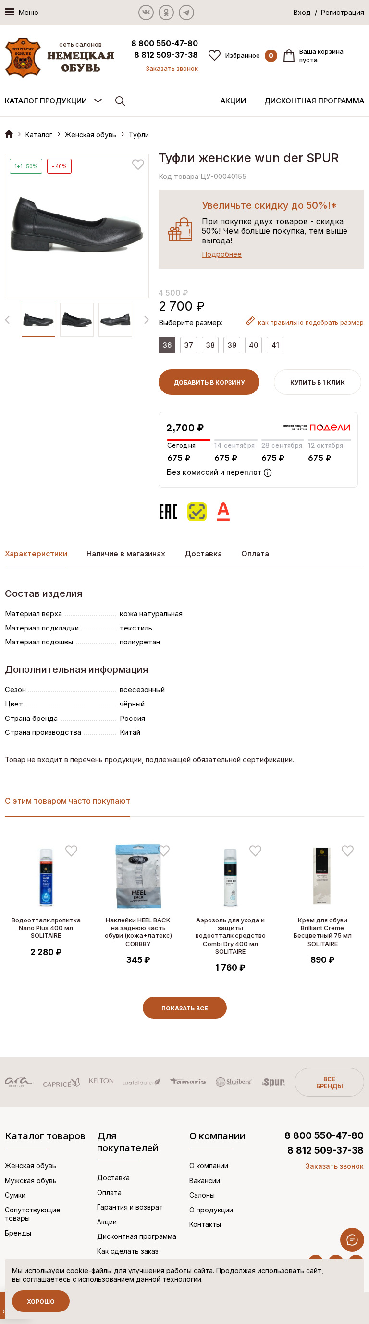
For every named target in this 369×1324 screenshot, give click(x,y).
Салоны (202, 1195)
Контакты (205, 1224)
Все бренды (329, 1082)
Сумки (15, 1195)
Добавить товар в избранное (71, 851)
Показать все (184, 1008)
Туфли (139, 134)
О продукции (211, 1210)
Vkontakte (146, 12)
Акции (233, 100)
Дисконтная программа (314, 100)
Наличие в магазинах (125, 553)
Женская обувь (90, 134)
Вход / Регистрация (329, 12)
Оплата (255, 553)
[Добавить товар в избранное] (138, 165)
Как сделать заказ (128, 1251)
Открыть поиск (120, 101)
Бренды (18, 1233)
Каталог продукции (46, 100)
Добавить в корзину (209, 382)
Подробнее (222, 254)
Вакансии (204, 1180)
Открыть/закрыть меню (352, 1240)
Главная (9, 133)
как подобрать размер (311, 322)
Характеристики (36, 553)
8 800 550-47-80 (164, 43)
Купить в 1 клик (317, 382)
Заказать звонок (172, 68)
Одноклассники (166, 12)
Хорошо (41, 1301)
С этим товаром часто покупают (67, 801)
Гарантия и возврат (130, 1207)
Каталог (38, 134)
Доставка (203, 553)
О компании (208, 1165)
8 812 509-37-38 (166, 55)
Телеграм (186, 12)
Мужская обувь (31, 1180)
